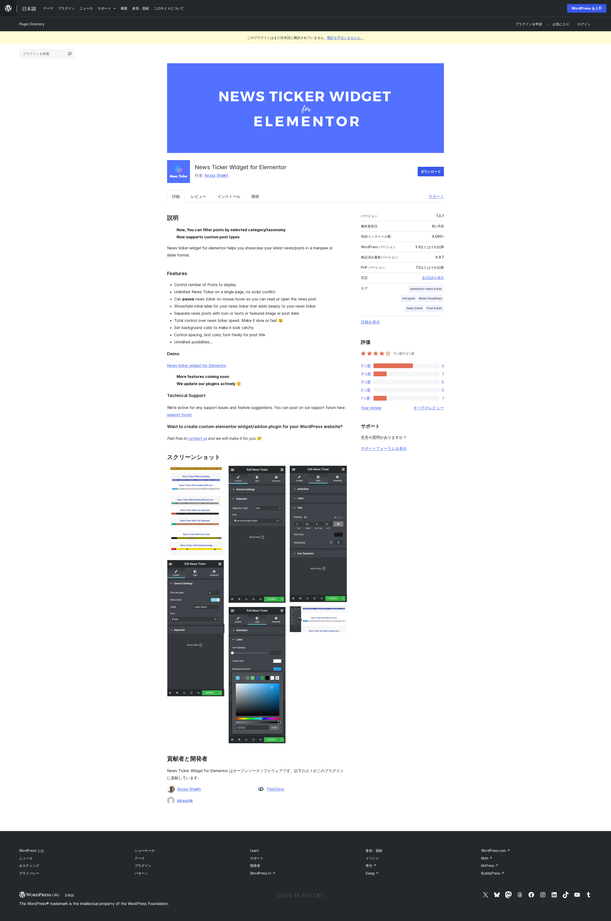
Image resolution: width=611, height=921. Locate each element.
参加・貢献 (374, 850)
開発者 (255, 865)
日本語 (69, 895)
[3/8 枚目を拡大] (218, 537)
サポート (436, 196)
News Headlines (430, 298)
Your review (371, 407)
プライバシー (29, 873)
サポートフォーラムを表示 (384, 448)
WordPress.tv (262, 873)
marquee (408, 298)
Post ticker (434, 308)
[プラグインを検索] (69, 53)
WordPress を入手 (587, 8)
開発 (255, 196)
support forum (179, 414)
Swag (372, 873)
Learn (254, 850)
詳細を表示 (370, 321)
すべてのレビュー (428, 407)
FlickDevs (275, 789)
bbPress (489, 865)
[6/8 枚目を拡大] (279, 613)
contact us (197, 438)
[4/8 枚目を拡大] (218, 566)
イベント (372, 858)
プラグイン (143, 865)
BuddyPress (492, 873)
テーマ (140, 858)
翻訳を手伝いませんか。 (345, 38)
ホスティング (29, 865)
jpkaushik (185, 800)
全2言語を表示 (433, 278)
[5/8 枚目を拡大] (279, 472)
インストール (228, 196)
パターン (141, 873)
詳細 (176, 196)
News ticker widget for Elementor (196, 365)
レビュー (198, 196)
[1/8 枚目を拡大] (218, 472)
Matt (486, 858)
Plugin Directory (31, 24)
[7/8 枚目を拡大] (340, 472)
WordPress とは (31, 850)
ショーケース (145, 850)
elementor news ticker (426, 289)
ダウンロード (431, 171)
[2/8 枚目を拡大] (218, 502)
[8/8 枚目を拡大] (340, 612)
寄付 (371, 865)
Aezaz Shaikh (216, 175)
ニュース (25, 858)
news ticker (414, 308)
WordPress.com (495, 850)
